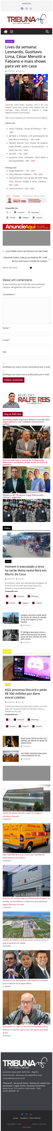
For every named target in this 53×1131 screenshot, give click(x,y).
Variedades (9, 41)
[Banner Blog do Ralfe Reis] (26, 399)
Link (11, 132)
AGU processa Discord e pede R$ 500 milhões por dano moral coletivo (26, 693)
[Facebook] (22, 8)
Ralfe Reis (21, 71)
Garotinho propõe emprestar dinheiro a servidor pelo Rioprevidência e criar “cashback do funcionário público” (26, 421)
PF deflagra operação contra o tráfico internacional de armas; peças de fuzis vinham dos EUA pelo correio (33, 635)
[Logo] (25, 1059)
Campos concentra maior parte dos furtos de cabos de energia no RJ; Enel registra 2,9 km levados (33, 618)
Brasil (8, 684)
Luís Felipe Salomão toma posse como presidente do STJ (34, 754)
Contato (15, 1118)
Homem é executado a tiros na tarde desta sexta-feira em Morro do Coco (26, 570)
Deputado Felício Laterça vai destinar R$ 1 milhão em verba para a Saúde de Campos (25, 259)
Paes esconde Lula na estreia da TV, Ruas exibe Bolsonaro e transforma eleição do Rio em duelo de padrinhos (25, 462)
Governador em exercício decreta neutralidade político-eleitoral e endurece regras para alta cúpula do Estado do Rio (25, 1029)
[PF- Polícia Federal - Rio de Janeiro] (11, 637)
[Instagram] (26, 8)
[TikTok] (11, 742)
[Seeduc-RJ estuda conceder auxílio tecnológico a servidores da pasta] (26, 786)
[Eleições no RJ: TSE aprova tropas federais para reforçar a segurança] (26, 500)
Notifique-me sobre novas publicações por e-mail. (26, 374)
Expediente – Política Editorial (30, 1118)
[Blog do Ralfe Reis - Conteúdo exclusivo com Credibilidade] (26, 199)
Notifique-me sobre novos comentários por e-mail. (26, 367)
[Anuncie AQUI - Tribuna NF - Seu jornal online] (26, 225)
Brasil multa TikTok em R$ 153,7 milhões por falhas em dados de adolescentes (34, 740)
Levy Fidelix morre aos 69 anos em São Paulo (27, 251)
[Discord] (26, 668)
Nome (6, 328)
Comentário (9, 294)
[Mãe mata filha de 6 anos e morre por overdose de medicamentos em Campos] (26, 825)
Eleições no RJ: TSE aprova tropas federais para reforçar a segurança (23, 496)
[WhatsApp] (31, 8)
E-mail (6, 340)
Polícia (8, 561)
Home (8, 196)
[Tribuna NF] (26, 19)
